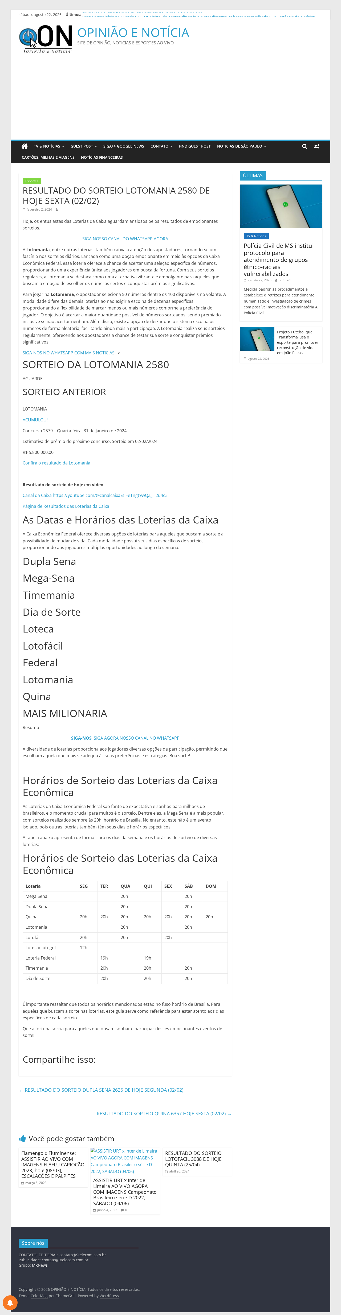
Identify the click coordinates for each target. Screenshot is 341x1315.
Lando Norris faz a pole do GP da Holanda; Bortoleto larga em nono (142, 14)
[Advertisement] (170, 99)
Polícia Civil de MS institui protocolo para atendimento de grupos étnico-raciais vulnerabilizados (279, 259)
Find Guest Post (195, 146)
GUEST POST (82, 146)
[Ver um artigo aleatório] (316, 146)
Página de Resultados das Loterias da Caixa (66, 506)
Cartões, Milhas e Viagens (48, 157)
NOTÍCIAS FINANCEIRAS (102, 157)
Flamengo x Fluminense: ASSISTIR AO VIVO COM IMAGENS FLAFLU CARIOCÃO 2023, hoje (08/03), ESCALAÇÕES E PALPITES (52, 1164)
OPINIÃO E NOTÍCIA (133, 32)
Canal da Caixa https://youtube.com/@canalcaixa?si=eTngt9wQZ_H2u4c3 (95, 495)
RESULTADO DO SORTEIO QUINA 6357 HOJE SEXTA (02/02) (164, 1113)
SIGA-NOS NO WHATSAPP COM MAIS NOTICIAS (69, 353)
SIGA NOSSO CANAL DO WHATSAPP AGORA (125, 239)
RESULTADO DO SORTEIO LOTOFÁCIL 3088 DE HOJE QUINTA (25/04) (193, 1159)
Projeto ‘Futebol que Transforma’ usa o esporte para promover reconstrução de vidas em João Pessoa (297, 342)
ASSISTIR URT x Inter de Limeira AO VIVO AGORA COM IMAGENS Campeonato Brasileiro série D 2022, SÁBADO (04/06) (125, 1191)
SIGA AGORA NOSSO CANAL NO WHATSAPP (137, 738)
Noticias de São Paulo (239, 146)
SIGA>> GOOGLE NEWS (123, 146)
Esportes (31, 181)
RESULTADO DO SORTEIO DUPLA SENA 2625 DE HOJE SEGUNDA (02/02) (101, 1090)
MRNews (40, 1265)
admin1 (285, 280)
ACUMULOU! (35, 420)
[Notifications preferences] (10, 1302)
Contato (159, 146)
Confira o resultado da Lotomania (56, 463)
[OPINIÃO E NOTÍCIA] (25, 146)
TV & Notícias (47, 146)
